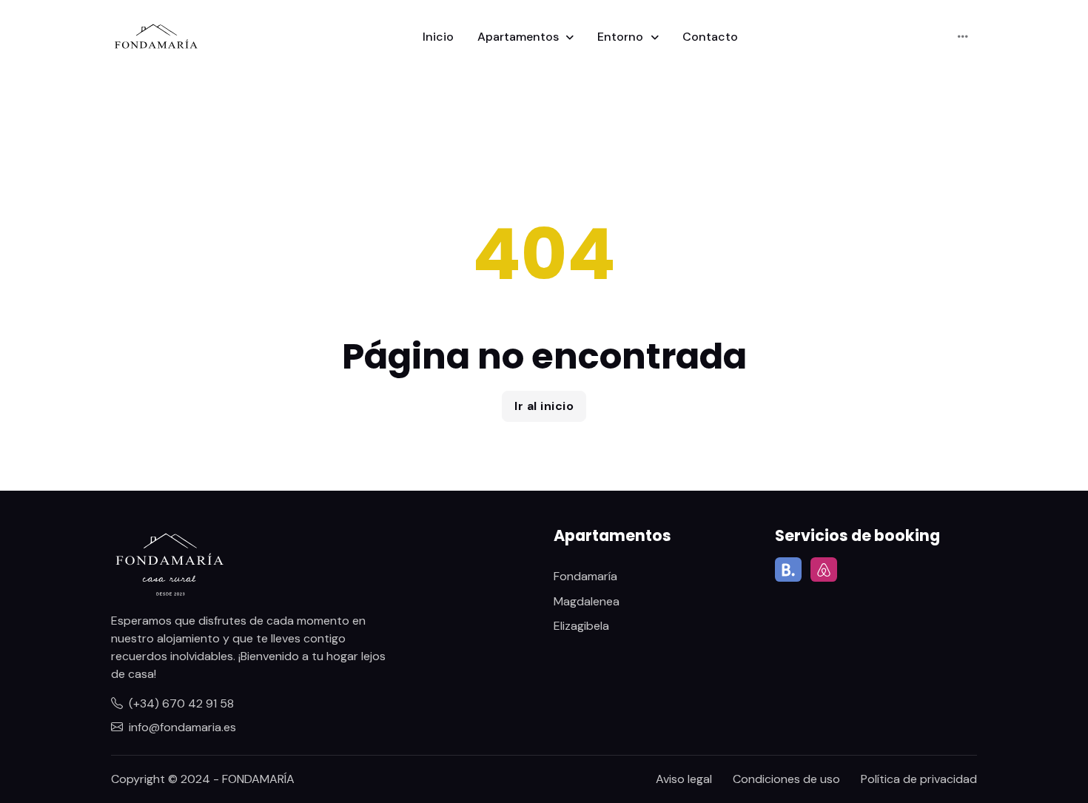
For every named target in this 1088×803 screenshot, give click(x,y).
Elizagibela (581, 626)
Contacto (710, 36)
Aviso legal (684, 779)
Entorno (621, 36)
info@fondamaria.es (182, 727)
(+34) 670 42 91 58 (181, 703)
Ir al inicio (544, 406)
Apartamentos (519, 36)
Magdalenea (586, 601)
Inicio (438, 36)
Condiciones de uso (786, 779)
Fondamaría (585, 576)
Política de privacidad (919, 779)
